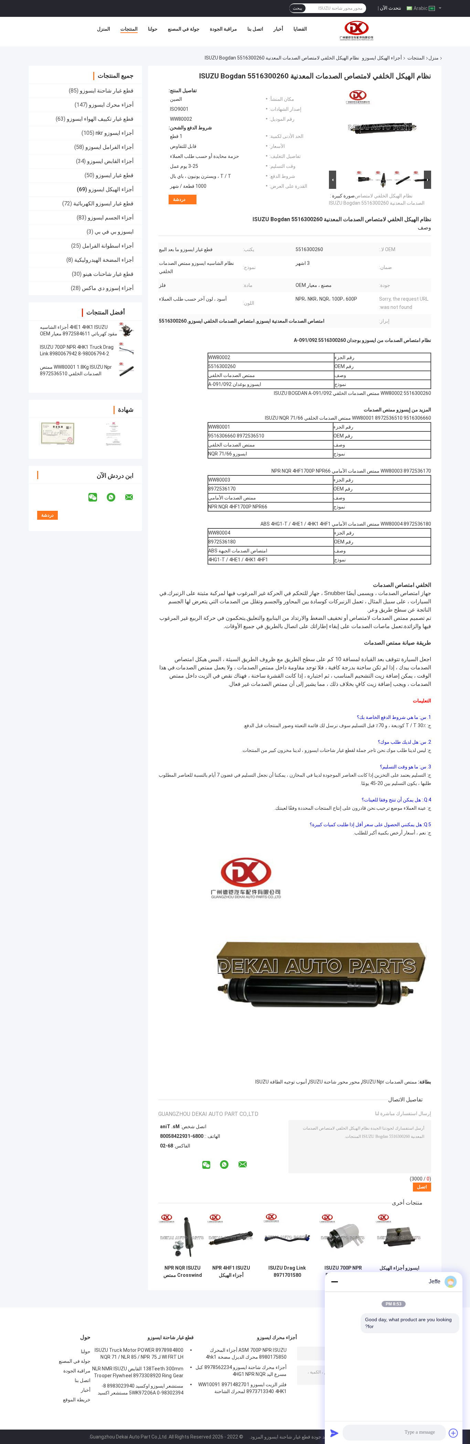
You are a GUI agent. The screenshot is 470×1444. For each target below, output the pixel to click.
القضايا (300, 29)
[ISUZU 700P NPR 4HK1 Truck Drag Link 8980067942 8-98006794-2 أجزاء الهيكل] (126, 350)
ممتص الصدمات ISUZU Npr (389, 1082)
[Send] (334, 1433)
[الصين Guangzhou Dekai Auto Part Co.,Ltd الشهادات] (57, 433)
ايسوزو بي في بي (114, 231)
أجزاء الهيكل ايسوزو (382, 58)
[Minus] (334, 1282)
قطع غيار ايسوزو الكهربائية (103, 203)
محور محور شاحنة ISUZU (334, 1082)
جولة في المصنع (184, 29)
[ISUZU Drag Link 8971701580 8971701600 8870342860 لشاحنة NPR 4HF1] (287, 1237)
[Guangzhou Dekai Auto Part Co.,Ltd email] (133, 497)
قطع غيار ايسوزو (114, 175)
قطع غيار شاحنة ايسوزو (106, 90)
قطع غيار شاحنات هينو (108, 274)
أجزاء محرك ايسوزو (111, 104)
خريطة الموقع (76, 1399)
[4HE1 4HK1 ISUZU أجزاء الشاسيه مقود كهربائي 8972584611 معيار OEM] (126, 330)
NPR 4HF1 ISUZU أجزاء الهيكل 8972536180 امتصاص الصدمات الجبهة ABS (231, 1271)
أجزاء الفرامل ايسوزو (109, 147)
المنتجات (129, 29)
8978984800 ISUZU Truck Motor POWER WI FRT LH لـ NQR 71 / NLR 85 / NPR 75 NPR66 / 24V (139, 1354)
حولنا (153, 29)
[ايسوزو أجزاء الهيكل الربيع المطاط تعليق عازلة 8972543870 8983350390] (399, 1237)
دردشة (179, 199)
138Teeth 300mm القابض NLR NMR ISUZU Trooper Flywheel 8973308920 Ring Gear (137, 1372)
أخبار (278, 29)
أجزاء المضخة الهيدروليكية (103, 260)
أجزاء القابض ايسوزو (110, 161)
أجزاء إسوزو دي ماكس (107, 288)
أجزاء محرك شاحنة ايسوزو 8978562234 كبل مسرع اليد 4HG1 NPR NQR (241, 1371)
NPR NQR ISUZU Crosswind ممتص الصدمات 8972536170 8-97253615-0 (182, 1271)
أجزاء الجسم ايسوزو (110, 217)
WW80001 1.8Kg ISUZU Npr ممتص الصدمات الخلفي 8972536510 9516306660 (76, 373)
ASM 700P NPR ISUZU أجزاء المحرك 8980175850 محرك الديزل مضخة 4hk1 (246, 1353)
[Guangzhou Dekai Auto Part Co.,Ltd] (356, 30)
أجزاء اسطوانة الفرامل (107, 246)
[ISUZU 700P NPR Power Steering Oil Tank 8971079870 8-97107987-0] (343, 1237)
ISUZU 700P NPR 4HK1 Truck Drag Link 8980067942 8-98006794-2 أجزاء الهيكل (77, 353)
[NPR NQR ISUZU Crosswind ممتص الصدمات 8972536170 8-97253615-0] (182, 1237)
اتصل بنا (255, 29)
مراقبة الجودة (223, 29)
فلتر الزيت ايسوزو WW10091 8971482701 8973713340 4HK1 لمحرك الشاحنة (242, 1388)
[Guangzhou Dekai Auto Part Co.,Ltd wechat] (97, 497)
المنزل (103, 29)
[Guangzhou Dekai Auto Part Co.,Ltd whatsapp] (115, 497)
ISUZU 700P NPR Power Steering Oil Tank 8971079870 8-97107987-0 (343, 1271)
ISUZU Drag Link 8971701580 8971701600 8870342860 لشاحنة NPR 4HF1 (287, 1271)
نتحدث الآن (390, 8)
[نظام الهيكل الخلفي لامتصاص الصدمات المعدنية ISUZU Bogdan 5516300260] (383, 128)
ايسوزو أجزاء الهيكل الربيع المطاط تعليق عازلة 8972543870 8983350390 (399, 1271)
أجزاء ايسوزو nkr (114, 133)
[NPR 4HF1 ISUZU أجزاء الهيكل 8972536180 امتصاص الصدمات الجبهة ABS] (231, 1237)
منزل (433, 58)
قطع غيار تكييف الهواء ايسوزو (100, 119)
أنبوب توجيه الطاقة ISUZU (281, 1082)
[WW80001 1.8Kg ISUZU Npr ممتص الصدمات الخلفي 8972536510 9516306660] (126, 370)
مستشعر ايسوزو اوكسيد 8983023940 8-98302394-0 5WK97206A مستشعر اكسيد (140, 1389)
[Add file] (453, 1433)
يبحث (297, 8)
